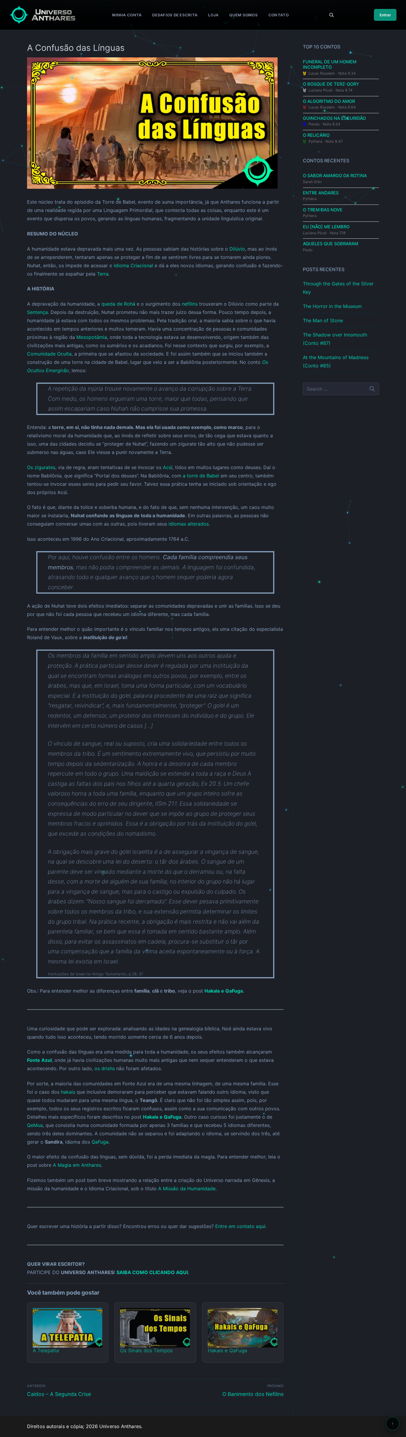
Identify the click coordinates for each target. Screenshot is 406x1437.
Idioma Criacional (133, 265)
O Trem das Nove (322, 210)
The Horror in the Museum (332, 306)
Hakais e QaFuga (223, 991)
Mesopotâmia (91, 337)
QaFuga (100, 1142)
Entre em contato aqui (240, 1226)
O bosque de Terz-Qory (331, 84)
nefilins (190, 304)
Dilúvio (237, 249)
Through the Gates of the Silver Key (338, 288)
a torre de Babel (201, 476)
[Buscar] (331, 15)
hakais (68, 1092)
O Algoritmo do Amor (329, 101)
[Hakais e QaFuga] (242, 1328)
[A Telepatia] (67, 1328)
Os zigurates (41, 467)
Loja (213, 14)
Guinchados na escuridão (334, 118)
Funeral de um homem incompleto (329, 64)
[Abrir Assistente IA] (392, 1423)
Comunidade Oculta (49, 354)
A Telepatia (46, 1350)
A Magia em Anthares (77, 1165)
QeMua (35, 1125)
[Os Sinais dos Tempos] (155, 1328)
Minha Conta (126, 14)
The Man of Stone (323, 320)
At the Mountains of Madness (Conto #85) (336, 361)
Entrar (385, 14)
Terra (102, 274)
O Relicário (316, 135)
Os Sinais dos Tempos (146, 1350)
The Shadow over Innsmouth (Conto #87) (335, 339)
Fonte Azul (39, 1060)
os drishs (105, 1068)
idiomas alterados (189, 524)
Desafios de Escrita (174, 14)
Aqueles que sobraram (330, 243)
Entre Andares (321, 193)
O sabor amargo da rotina (335, 175)
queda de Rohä (118, 304)
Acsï (167, 467)
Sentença (37, 312)
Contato (278, 14)
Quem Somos (243, 14)
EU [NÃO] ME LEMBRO (326, 226)
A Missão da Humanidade (186, 1188)
